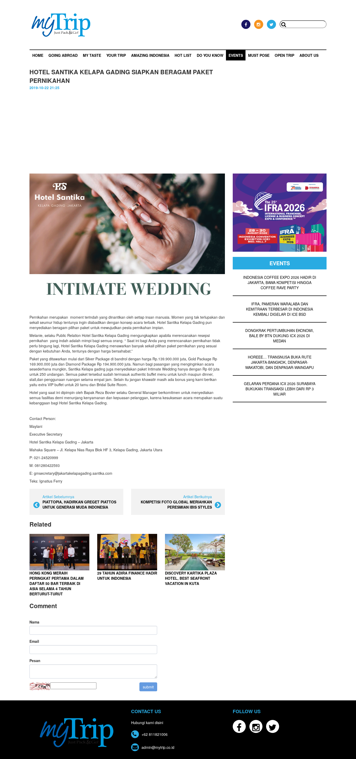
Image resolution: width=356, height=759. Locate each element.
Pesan (34, 660)
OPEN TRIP (284, 55)
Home (37, 55)
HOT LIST (183, 55)
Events (236, 55)
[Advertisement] (178, 129)
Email (34, 641)
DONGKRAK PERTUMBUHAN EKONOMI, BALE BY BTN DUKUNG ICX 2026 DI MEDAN (279, 335)
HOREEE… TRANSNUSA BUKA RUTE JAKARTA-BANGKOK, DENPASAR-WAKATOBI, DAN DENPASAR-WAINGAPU (279, 362)
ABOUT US (308, 55)
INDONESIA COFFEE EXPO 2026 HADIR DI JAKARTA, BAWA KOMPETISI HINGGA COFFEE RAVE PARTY (279, 282)
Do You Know (210, 55)
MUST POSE (258, 55)
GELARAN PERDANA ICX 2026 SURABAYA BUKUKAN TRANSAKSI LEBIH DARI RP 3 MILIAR (279, 389)
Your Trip (116, 55)
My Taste (92, 55)
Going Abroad (63, 55)
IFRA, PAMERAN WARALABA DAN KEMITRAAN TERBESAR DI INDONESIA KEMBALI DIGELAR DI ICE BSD (279, 309)
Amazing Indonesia (150, 55)
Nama (34, 622)
